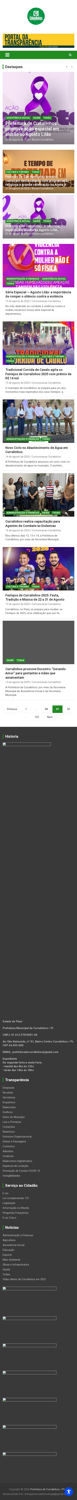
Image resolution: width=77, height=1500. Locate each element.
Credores (8, 1156)
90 (68, 709)
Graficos (8, 1112)
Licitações (9, 1126)
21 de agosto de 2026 (17, 139)
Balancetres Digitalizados (17, 1161)
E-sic (6, 1193)
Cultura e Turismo (17, 172)
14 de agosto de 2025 (17, 456)
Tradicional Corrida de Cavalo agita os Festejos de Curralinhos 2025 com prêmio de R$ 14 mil (38, 374)
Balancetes (9, 1107)
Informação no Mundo (16, 1208)
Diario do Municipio (14, 1117)
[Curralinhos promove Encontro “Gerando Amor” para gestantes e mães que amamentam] (38, 642)
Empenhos (9, 1102)
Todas (47, 118)
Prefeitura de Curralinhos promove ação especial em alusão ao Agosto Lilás (32, 129)
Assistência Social (18, 118)
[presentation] (66, 66)
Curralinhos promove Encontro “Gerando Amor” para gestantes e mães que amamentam (35, 673)
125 (37, 717)
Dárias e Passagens (14, 1141)
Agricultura (9, 1240)
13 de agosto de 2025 (17, 604)
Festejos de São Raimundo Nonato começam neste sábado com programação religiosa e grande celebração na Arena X (37, 180)
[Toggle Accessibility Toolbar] (68, 1491)
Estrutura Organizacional (17, 1136)
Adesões (8, 1151)
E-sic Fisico (9, 1217)
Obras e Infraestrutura (16, 1264)
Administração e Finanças (22, 279)
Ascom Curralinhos (42, 139)
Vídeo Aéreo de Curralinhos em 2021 (24, 1279)
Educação (8, 1250)
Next (49, 717)
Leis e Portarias (12, 1122)
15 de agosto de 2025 (17, 301)
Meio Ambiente (11, 1259)
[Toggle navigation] (7, 55)
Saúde (36, 118)
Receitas (8, 1092)
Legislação (9, 1203)
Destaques (14, 67)
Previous (12, 709)
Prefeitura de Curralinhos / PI (47, 1489)
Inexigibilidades (11, 1175)
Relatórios (9, 1131)
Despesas (8, 1087)
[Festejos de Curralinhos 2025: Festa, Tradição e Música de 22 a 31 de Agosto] (38, 568)
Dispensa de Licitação (15, 1166)
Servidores (9, 1097)
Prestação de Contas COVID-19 (21, 1170)
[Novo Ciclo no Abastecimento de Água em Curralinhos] (38, 421)
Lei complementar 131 (16, 1198)
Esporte (7, 1254)
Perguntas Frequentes (16, 1212)
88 (46, 709)
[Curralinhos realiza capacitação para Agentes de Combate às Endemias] (38, 495)
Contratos (9, 1146)
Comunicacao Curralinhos (46, 301)
